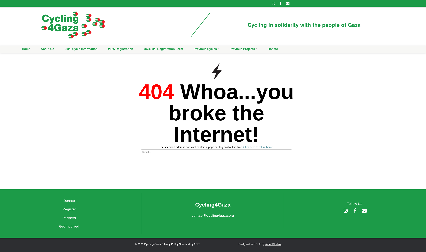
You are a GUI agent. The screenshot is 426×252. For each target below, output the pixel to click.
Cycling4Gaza (152, 244)
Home (26, 49)
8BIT (197, 244)
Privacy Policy (170, 244)
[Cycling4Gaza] (111, 26)
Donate (273, 49)
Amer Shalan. (273, 244)
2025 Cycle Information (81, 49)
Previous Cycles (205, 49)
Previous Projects (242, 49)
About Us (47, 49)
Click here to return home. (258, 147)
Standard (184, 244)
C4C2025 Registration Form (163, 49)
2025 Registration (120, 49)
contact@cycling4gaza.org (213, 215)
